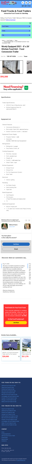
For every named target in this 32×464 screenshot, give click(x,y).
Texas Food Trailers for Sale (8, 408)
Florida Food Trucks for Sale (8, 389)
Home (3, 432)
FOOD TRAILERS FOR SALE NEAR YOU (11, 405)
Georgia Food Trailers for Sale (8, 414)
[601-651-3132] (22, 2)
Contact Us (4, 441)
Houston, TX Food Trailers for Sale (9, 419)
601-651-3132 (8, 448)
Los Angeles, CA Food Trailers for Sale (10, 421)
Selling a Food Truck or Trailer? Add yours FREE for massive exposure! (16, 19)
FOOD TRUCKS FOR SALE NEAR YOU (11, 382)
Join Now (16, 322)
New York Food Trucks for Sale (8, 391)
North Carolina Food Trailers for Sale (10, 416)
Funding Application (6, 433)
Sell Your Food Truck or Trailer (8, 435)
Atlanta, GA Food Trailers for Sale (9, 424)
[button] (26, 220)
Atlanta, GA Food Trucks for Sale (9, 401)
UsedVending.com (21, 460)
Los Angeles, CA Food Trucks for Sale (10, 396)
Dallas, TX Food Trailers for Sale (9, 423)
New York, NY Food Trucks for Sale (9, 394)
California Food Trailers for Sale (9, 410)
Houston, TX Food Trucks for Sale (9, 398)
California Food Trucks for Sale (8, 385)
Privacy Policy (5, 437)
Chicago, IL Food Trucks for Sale (9, 399)
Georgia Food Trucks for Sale (8, 392)
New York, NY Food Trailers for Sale (9, 417)
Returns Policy (5, 439)
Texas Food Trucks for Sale (8, 387)
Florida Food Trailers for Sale (8, 412)
